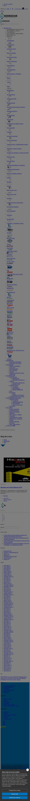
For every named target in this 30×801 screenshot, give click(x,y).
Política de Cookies (6, 786)
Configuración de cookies (14, 790)
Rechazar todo (14, 794)
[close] (27, 770)
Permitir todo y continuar (14, 797)
